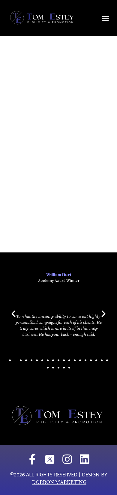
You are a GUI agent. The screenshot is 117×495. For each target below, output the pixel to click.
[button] (105, 18)
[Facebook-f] (32, 459)
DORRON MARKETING (59, 482)
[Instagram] (67, 459)
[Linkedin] (84, 459)
